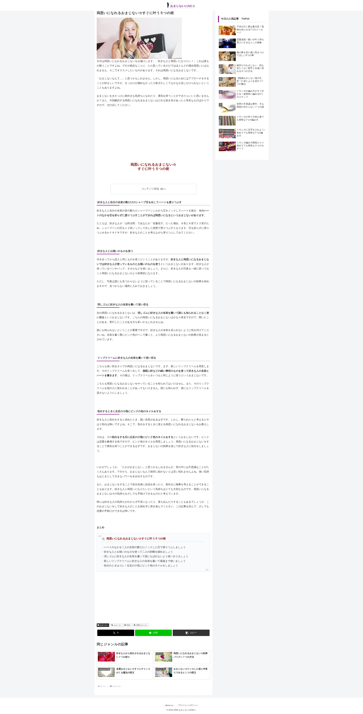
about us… (170, 705)
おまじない (104, 625)
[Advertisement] (153, 131)
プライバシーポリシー (188, 705)
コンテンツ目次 (150, 188)
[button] (191, 633)
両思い (129, 625)
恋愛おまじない (142, 625)
